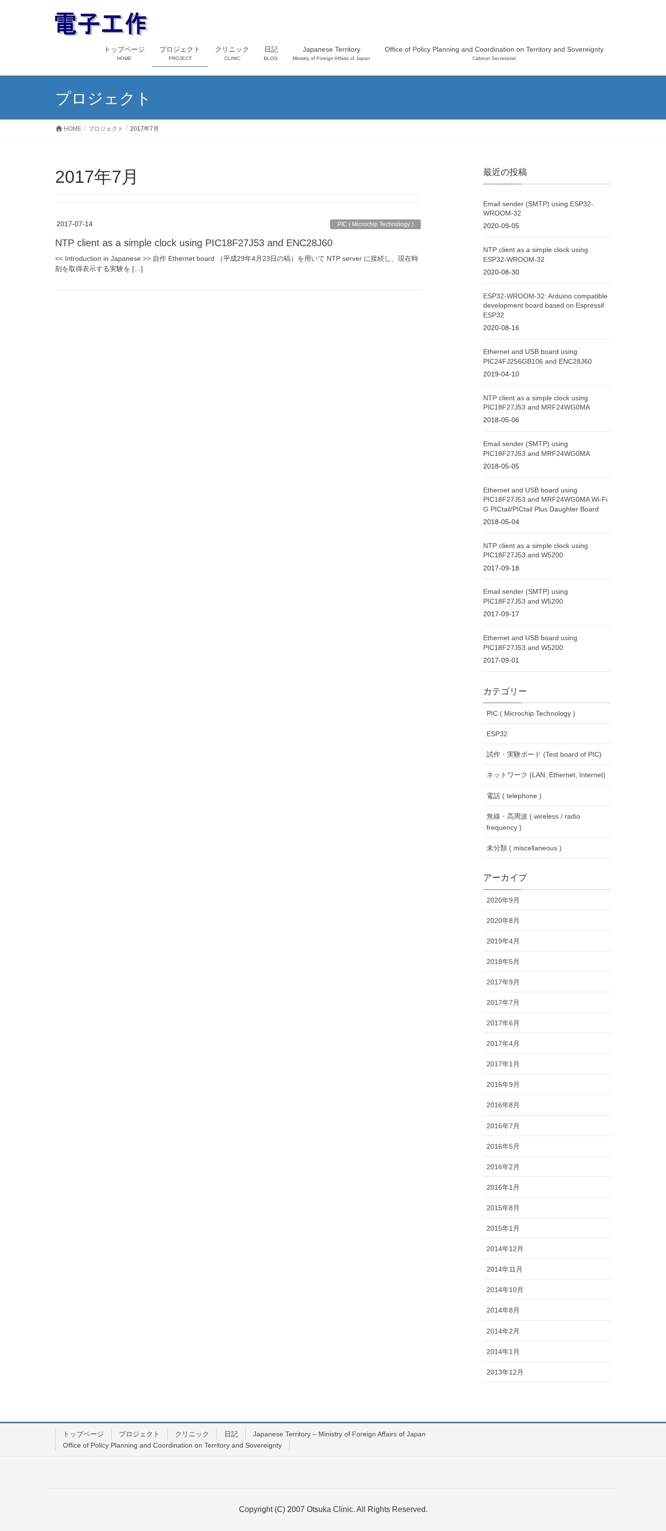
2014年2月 (503, 1331)
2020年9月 (503, 900)
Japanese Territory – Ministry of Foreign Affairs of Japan (339, 1434)
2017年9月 (503, 982)
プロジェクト (139, 1434)
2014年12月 (505, 1249)
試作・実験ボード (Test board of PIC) (544, 754)
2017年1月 (503, 1064)
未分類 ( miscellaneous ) (524, 848)
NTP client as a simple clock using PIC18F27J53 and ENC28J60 (194, 242)
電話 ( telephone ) (514, 796)
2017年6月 (503, 1023)
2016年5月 (503, 1146)
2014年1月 (503, 1351)
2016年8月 (503, 1105)
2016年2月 (503, 1167)
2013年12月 (505, 1372)
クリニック (192, 1434)
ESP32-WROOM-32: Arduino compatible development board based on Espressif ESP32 (545, 305)
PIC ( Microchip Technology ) (375, 224)
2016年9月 (503, 1084)
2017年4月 (503, 1043)
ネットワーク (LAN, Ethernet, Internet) (546, 775)
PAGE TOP (641, 1476)
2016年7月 (503, 1126)
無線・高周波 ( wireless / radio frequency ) (533, 821)
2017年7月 (503, 1002)
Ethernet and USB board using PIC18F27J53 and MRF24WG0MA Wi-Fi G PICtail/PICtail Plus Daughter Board (545, 499)
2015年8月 (503, 1208)
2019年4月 (503, 941)
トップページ (83, 1434)
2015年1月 (503, 1228)
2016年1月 (503, 1187)
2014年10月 (505, 1290)
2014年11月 (505, 1269)
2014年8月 (503, 1310)
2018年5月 (503, 961)
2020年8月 (503, 920)
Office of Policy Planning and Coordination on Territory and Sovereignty (172, 1445)
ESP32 (497, 734)
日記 (231, 1434)
